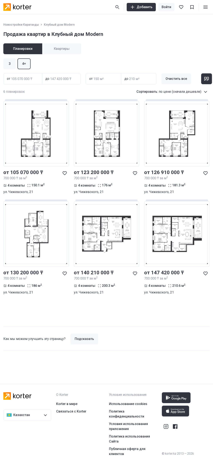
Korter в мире (66, 404)
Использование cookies (128, 404)
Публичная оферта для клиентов (127, 451)
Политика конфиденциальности (126, 413)
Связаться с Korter (71, 411)
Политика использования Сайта (129, 438)
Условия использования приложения (128, 426)
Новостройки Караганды (21, 24)
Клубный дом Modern (59, 24)
